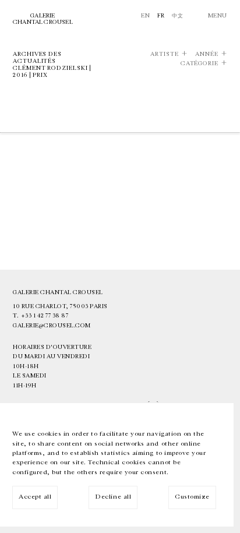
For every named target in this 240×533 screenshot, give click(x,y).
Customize (192, 496)
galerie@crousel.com (52, 325)
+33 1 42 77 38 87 (45, 315)
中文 (177, 15)
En (145, 15)
